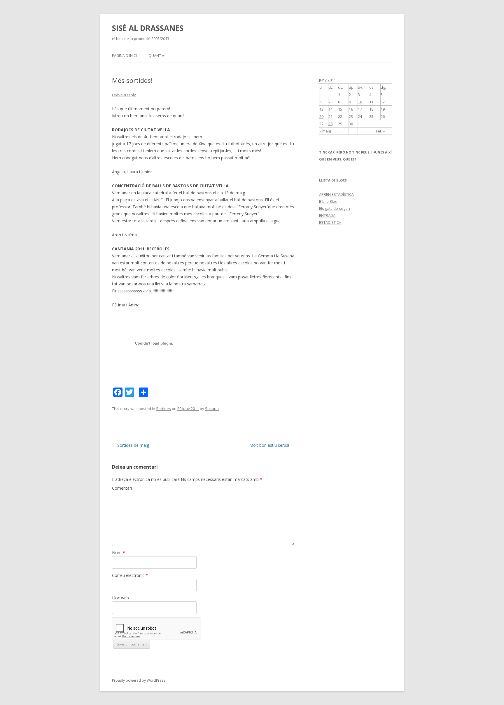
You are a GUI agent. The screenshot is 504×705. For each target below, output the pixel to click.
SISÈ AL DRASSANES (147, 28)
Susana (212, 408)
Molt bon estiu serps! (271, 445)
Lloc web (120, 598)
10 (360, 101)
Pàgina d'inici (124, 55)
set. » (380, 131)
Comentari (122, 488)
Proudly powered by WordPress (138, 680)
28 (330, 123)
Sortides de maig (130, 445)
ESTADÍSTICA (330, 222)
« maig (325, 131)
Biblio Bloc (328, 201)
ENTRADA (327, 215)
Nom (118, 552)
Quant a (156, 55)
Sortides (163, 408)
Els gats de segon (334, 208)
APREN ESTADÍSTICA (336, 194)
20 (321, 116)
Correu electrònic (130, 575)
